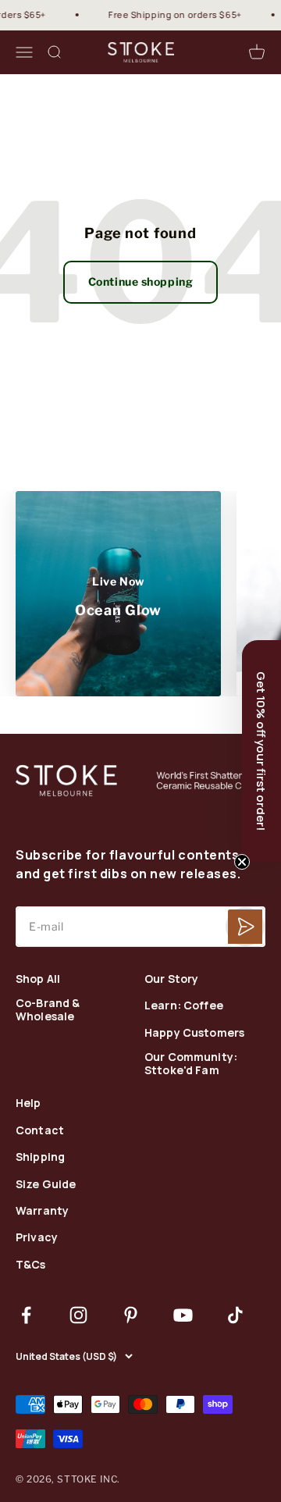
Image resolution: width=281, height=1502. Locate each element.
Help (28, 1103)
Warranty (42, 1211)
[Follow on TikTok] (235, 1315)
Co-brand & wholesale (48, 1010)
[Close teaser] (242, 862)
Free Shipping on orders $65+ (170, 14)
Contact (40, 1130)
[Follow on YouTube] (183, 1315)
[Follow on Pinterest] (130, 1315)
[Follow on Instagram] (78, 1315)
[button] (261, 751)
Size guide (46, 1184)
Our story (171, 979)
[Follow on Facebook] (26, 1315)
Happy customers (194, 1033)
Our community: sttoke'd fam (190, 1064)
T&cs (31, 1265)
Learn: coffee (183, 1006)
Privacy (37, 1237)
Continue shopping (141, 281)
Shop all (38, 979)
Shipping (40, 1157)
